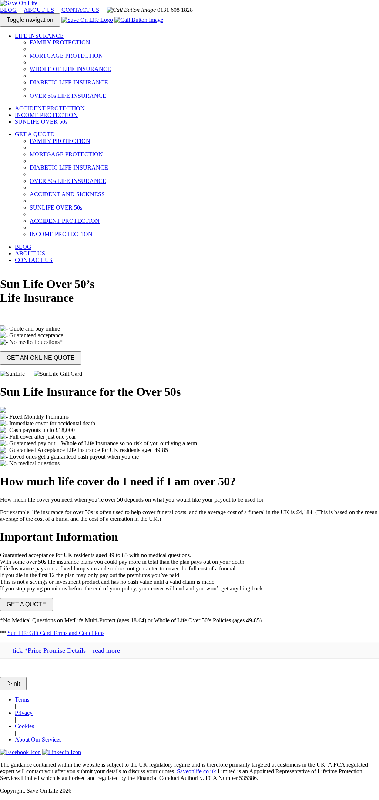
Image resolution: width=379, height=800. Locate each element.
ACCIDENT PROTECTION (50, 108)
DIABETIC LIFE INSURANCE (69, 82)
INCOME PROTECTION (46, 115)
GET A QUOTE (26, 604)
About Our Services (38, 739)
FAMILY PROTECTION (60, 42)
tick (18, 650)
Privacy (24, 713)
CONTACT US (80, 10)
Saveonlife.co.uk (196, 771)
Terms (22, 699)
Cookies (24, 726)
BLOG (8, 10)
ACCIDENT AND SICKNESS (67, 194)
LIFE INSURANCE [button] (39, 36)
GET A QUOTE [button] (34, 134)
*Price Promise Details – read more (66, 650)
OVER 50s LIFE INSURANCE (68, 96)
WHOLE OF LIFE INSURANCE (70, 69)
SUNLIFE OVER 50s (41, 121)
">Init (13, 683)
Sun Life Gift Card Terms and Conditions (55, 633)
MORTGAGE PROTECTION (66, 56)
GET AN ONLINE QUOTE (41, 358)
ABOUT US (39, 10)
